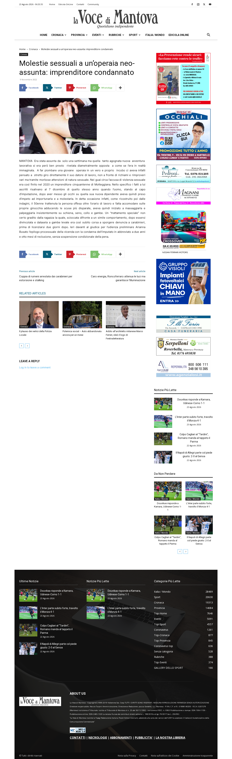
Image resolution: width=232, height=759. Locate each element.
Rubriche (115, 35)
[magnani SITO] (183, 203)
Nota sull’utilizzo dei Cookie (165, 755)
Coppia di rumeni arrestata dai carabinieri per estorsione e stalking (45, 278)
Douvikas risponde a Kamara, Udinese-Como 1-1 (167, 506)
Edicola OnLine (66, 4)
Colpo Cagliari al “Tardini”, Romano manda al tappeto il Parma (194, 438)
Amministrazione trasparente (198, 755)
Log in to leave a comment (35, 367)
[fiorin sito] (183, 331)
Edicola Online (179, 35)
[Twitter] (204, 4)
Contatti (80, 4)
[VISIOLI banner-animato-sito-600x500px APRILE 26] (183, 303)
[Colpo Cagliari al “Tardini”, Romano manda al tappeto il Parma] (163, 439)
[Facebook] (192, 4)
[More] (121, 87)
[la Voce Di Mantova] (116, 19)
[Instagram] (198, 4)
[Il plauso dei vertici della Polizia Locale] (39, 314)
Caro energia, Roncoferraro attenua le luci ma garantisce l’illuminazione (118, 278)
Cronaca (57, 35)
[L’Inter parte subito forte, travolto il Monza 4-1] (163, 421)
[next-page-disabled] (27, 346)
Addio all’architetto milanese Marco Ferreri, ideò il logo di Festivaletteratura (124, 335)
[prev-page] (21, 346)
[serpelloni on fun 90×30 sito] (183, 354)
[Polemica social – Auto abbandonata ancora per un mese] (82, 314)
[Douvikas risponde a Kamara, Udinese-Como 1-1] (163, 404)
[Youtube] (210, 4)
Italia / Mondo (155, 35)
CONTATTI (77, 738)
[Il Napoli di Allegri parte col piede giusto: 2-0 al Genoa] (163, 457)
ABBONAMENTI (121, 738)
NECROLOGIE (97, 738)
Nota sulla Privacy (127, 755)
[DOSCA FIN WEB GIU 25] (183, 159)
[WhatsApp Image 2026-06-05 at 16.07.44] (183, 253)
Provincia (78, 35)
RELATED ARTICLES (32, 293)
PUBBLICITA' (144, 738)
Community (93, 4)
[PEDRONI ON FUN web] (183, 182)
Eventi (96, 35)
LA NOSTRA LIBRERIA (170, 738)
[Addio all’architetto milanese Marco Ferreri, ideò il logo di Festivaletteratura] (125, 314)
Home (52, 4)
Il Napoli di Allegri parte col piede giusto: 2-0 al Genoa (199, 540)
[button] (208, 35)
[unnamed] (183, 376)
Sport (133, 35)
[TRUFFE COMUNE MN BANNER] (183, 103)
